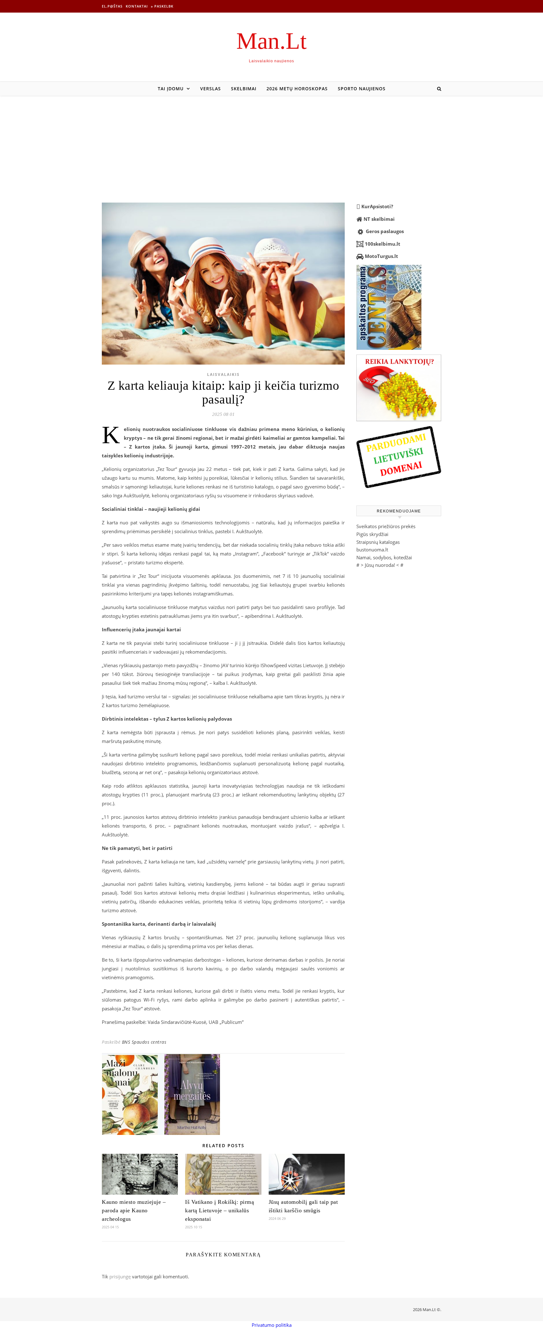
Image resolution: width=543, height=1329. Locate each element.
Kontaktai (137, 6)
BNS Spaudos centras (144, 1042)
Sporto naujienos (362, 89)
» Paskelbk (162, 6)
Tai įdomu (171, 89)
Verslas (210, 89)
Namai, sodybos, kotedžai (384, 557)
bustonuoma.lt (372, 549)
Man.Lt (271, 41)
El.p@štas (112, 6)
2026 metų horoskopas (297, 89)
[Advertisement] (271, 143)
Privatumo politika (272, 1325)
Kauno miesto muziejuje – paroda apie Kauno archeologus (134, 1210)
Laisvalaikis (223, 374)
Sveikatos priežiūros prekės (385, 526)
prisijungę (120, 1276)
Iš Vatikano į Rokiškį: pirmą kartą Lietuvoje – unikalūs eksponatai (219, 1210)
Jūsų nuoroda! (380, 565)
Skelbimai (243, 89)
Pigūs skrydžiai (372, 534)
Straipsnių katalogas (378, 542)
